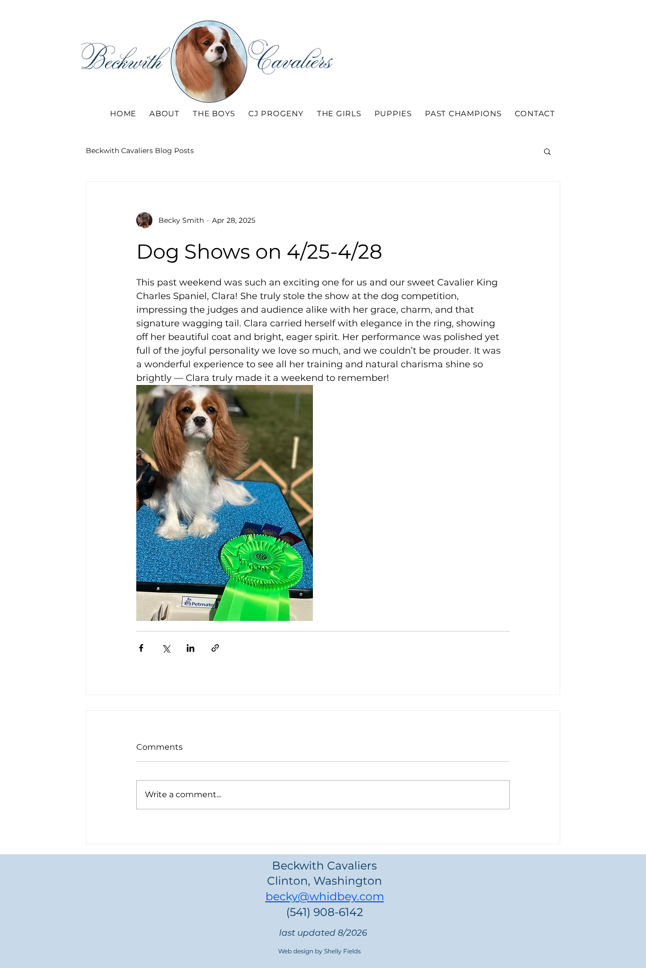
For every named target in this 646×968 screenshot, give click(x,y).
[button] (547, 151)
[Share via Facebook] (141, 648)
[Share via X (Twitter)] (166, 648)
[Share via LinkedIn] (190, 648)
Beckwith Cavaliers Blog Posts (140, 150)
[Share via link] (215, 648)
